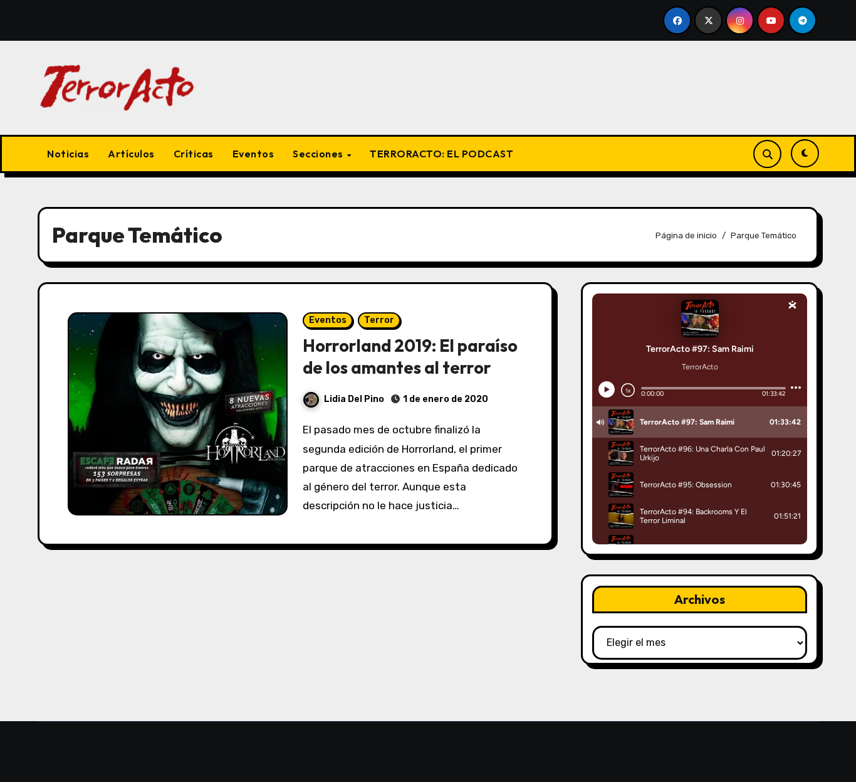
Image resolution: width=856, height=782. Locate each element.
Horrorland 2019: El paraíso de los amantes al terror (410, 356)
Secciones (319, 153)
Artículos (131, 153)
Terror (379, 320)
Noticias (68, 153)
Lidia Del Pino (354, 399)
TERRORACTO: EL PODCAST (441, 153)
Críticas (194, 153)
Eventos (253, 153)
